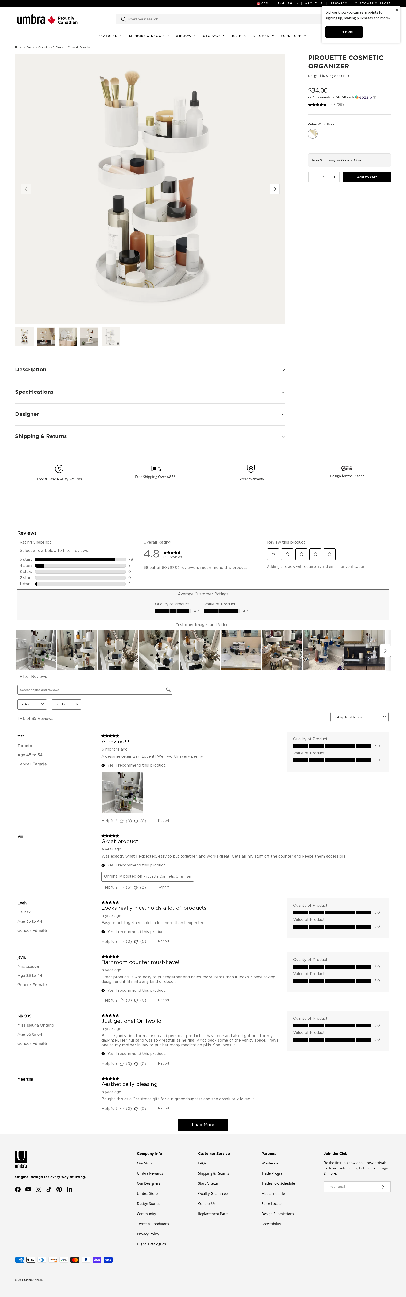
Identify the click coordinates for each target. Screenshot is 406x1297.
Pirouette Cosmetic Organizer (74, 47)
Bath (237, 36)
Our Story (145, 1163)
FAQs (202, 1163)
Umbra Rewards (150, 1173)
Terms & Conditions (153, 1223)
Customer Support (373, 3)
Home (18, 47)
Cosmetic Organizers (39, 47)
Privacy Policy (148, 1233)
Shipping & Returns (213, 1173)
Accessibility (271, 1223)
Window (184, 36)
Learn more (344, 32)
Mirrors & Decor (146, 36)
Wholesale (270, 1163)
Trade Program (274, 1173)
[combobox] (220, 19)
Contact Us (206, 1203)
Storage (212, 36)
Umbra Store (147, 1193)
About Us (314, 3)
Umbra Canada (33, 1279)
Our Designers (148, 1183)
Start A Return (209, 1183)
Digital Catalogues (151, 1244)
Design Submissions (278, 1213)
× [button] (397, 10)
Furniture (291, 36)
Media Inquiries (274, 1193)
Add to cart (367, 177)
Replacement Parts (213, 1213)
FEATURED (108, 36)
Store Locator (272, 1203)
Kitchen (261, 36)
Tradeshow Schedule (278, 1183)
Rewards (339, 3)
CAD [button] (265, 3)
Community (146, 1213)
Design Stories (148, 1203)
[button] (349, 97)
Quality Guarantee (213, 1193)
